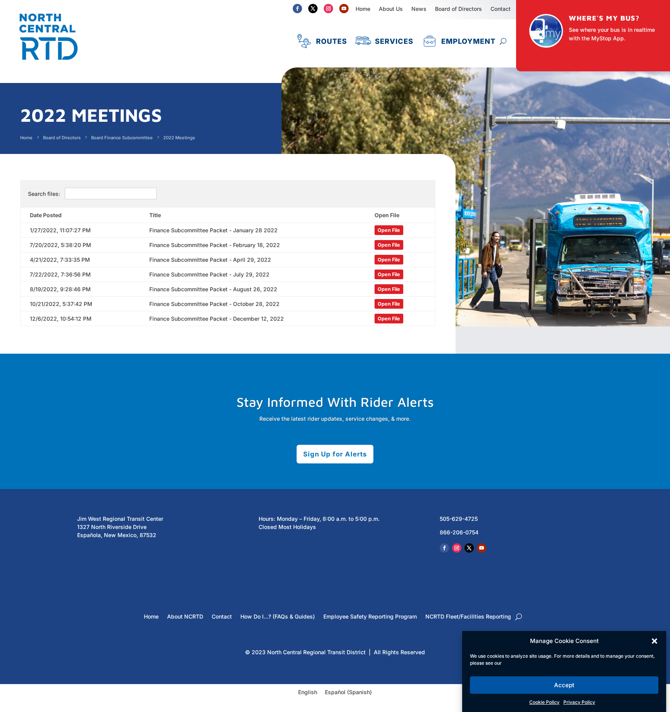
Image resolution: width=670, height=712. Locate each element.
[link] (48, 63)
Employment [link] (468, 41)
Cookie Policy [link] (544, 702)
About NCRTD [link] (185, 617)
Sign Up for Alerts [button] (335, 454)
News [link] (419, 8)
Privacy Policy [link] (579, 702)
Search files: (45, 193)
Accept (564, 685)
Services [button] (394, 41)
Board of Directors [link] (458, 8)
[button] (654, 641)
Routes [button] (331, 41)
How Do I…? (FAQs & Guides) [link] (277, 617)
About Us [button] (391, 8)
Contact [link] (222, 617)
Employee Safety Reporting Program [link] (370, 617)
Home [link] (363, 8)
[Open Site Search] (503, 41)
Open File (389, 230)
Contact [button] (500, 8)
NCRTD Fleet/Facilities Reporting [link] (468, 617)
